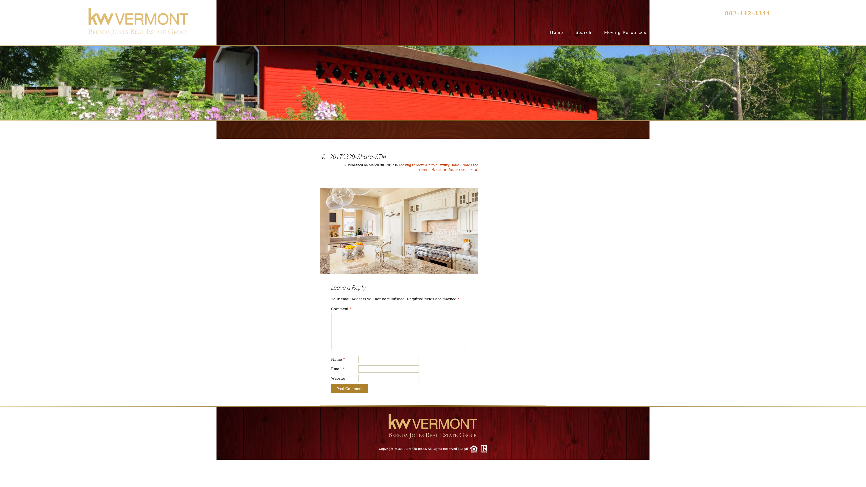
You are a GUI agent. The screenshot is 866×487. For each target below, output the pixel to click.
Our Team (758, 32)
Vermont (724, 32)
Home (556, 32)
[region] (433, 83)
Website (338, 378)
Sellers (695, 32)
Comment (341, 309)
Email (338, 369)
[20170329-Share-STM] (399, 231)
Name (338, 359)
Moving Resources (625, 32)
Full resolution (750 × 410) (456, 170)
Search (584, 32)
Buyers (666, 32)
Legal (464, 448)
